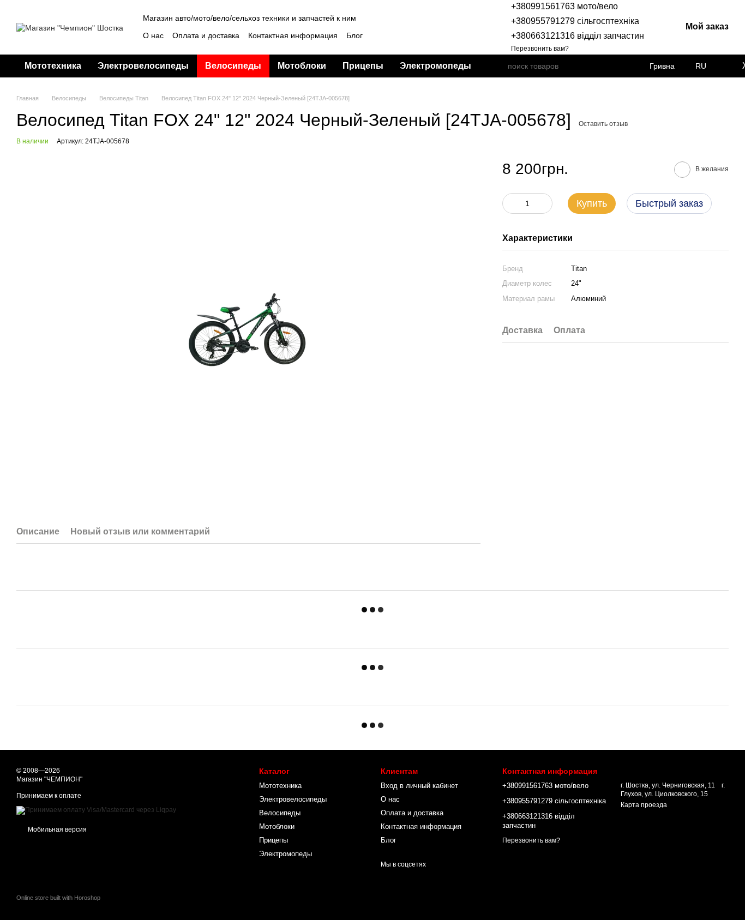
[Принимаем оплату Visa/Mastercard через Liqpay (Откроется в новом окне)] (96, 810)
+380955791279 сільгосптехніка (575, 21)
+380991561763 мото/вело (564, 6)
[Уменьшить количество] (510, 203)
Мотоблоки (302, 65)
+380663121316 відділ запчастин (577, 35)
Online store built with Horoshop (58, 897)
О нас (153, 35)
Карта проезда (644, 805)
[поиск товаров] (499, 66)
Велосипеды (233, 65)
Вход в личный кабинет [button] (419, 785)
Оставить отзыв (603, 124)
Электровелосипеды (143, 65)
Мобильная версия (56, 829)
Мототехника (53, 65)
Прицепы (363, 65)
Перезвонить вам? (540, 48)
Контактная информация (293, 35)
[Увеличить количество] (544, 203)
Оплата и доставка (205, 35)
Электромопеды (435, 65)
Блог (354, 35)
